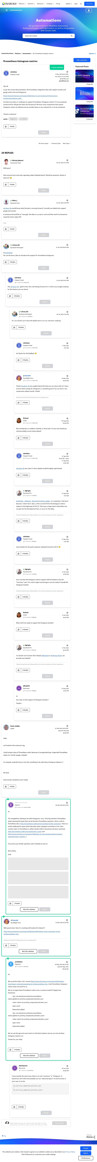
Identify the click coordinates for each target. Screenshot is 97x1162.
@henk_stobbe (45, 501)
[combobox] (48, 36)
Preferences (86, 1158)
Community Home (16, 10)
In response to (22, 282)
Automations (27, 53)
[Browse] (7, 10)
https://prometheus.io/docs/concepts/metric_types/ (25, 832)
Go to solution (58, 67)
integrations (13, 119)
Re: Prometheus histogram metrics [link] (43, 53)
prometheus (23, 119)
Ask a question (82, 60)
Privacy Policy (70, 1152)
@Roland (27, 501)
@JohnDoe (8, 253)
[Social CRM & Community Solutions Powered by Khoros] (91, 1136)
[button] (85, 1148)
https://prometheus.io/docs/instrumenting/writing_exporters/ (40, 824)
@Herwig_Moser (56, 656)
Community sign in (89, 10)
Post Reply (59, 1123)
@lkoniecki (45, 656)
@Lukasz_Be (7, 208)
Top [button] (5, 1136)
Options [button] (91, 53)
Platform (18, 53)
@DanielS (35, 501)
